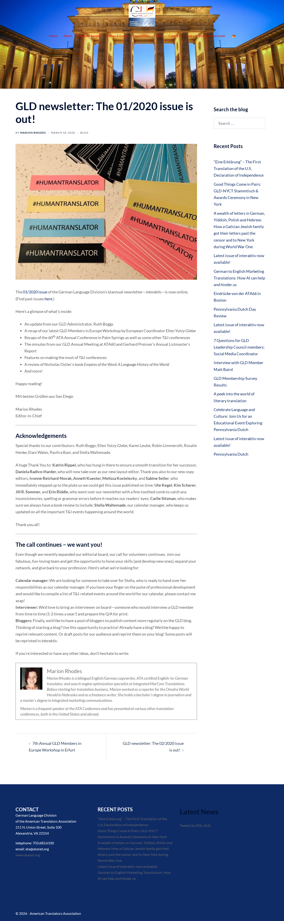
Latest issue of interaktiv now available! (128, 866)
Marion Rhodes (33, 132)
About (67, 36)
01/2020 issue (35, 291)
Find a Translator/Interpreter (206, 36)
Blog (159, 36)
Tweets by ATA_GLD (195, 825)
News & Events (118, 36)
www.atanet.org (28, 855)
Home (53, 36)
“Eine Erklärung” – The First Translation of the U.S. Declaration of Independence (239, 168)
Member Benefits (90, 36)
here (48, 298)
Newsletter (142, 36)
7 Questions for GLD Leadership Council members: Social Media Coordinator (239, 347)
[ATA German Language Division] (142, 16)
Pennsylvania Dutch (231, 454)
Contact (174, 36)
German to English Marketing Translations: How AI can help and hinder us (239, 278)
